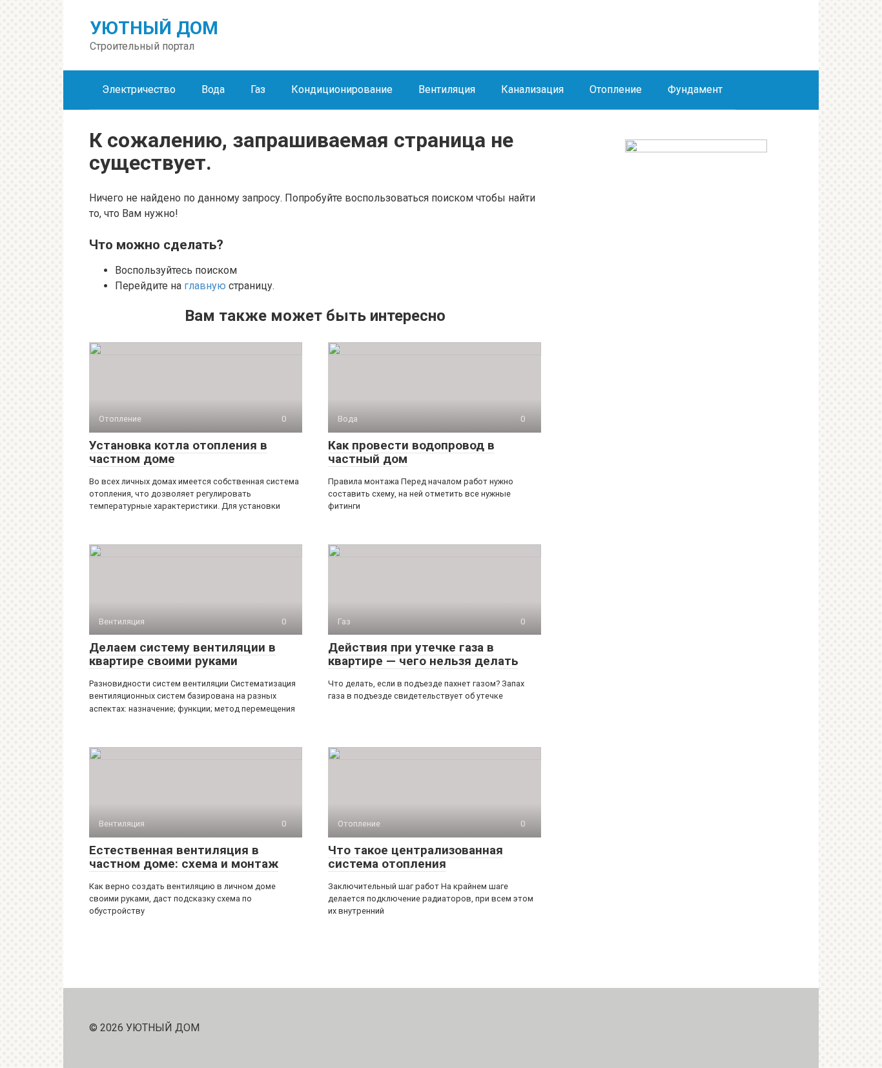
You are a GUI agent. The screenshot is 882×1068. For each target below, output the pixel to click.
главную (205, 286)
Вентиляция (446, 89)
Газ (258, 89)
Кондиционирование (342, 89)
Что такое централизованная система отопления (415, 857)
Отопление (616, 89)
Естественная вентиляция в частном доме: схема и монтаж (183, 857)
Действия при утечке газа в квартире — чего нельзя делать (423, 654)
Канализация (532, 89)
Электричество (139, 89)
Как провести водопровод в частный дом (411, 452)
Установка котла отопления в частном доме (178, 452)
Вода (213, 89)
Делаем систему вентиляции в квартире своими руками (182, 654)
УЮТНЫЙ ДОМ (154, 28)
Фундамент (695, 89)
